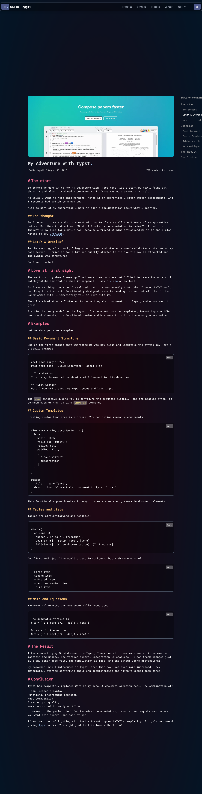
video (114, 281)
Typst (43, 725)
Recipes (155, 6)
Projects (127, 6)
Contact (141, 6)
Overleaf (56, 233)
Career (168, 6)
